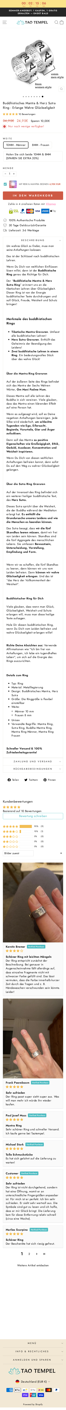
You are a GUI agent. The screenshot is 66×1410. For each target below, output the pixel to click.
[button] (11, 114)
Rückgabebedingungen (33, 768)
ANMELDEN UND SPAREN (32, 1359)
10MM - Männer (16, 145)
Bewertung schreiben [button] (33, 816)
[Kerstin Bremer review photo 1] (33, 902)
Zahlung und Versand (33, 761)
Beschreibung (33, 240)
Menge (8, 168)
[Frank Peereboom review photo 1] (33, 1038)
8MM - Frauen (40, 145)
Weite (7, 138)
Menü (32, 1343)
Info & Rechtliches (32, 1351)
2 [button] (29, 1254)
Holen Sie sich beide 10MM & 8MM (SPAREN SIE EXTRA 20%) (28, 156)
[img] (33, 951)
